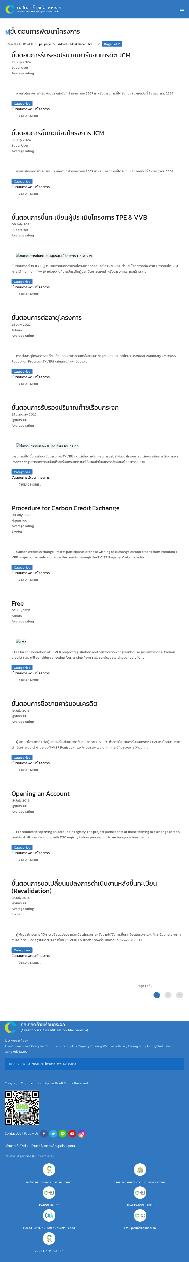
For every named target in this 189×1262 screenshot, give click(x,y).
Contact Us (13, 1133)
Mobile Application (49, 1251)
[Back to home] (33, 9)
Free (18, 603)
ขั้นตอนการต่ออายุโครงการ (47, 317)
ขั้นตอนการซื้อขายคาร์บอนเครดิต (54, 703)
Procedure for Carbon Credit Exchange (66, 508)
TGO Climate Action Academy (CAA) (49, 1228)
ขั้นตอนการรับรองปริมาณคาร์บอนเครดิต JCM (71, 55)
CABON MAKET (49, 1205)
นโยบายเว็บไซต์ (15, 1145)
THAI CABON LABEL (140, 1205)
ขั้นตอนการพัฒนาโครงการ (31, 109)
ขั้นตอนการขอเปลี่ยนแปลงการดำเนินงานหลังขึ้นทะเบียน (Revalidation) (84, 887)
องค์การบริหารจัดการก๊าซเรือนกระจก (49, 1182)
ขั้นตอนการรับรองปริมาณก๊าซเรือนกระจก (65, 407)
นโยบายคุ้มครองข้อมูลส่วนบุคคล (52, 1145)
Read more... (31, 116)
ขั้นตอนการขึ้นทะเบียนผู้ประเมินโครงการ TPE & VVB (79, 217)
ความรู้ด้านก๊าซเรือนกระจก (140, 1228)
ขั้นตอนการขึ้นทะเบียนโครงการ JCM (58, 133)
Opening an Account (41, 793)
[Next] (179, 995)
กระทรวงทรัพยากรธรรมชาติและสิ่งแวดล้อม (140, 1182)
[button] (182, 9)
